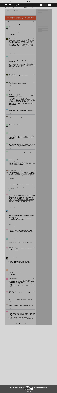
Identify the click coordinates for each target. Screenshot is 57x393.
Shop (3, 1)
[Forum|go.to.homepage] (12, 5)
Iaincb (9, 194)
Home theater (24, 7)
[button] (44, 5)
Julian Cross (10, 229)
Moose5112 (10, 278)
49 (25, 323)
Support (8, 1)
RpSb (9, 132)
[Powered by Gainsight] (28, 327)
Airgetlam (10, 38)
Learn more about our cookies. (43, 387)
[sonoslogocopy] (28, 1)
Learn (5, 1)
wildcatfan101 (10, 238)
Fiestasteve (10, 269)
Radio (11, 1)
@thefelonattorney (11, 178)
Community (6, 7)
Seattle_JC (10, 257)
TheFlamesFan (11, 209)
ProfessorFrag (10, 26)
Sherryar (10, 55)
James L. (10, 170)
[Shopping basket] (54, 2)
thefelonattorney (11, 159)
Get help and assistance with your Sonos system (15, 7)
